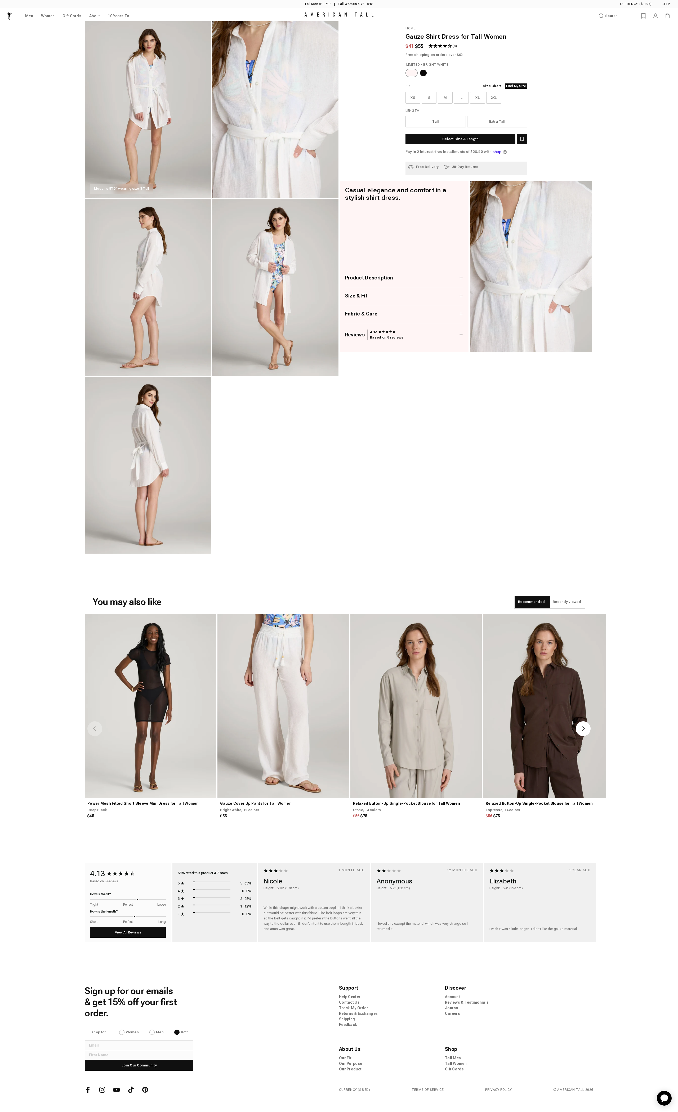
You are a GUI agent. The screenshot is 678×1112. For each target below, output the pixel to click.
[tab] (531, 601)
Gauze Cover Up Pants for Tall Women (256, 803)
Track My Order (353, 1008)
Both (185, 1032)
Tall (435, 121)
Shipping (347, 1019)
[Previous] (94, 728)
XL (477, 98)
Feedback (348, 1024)
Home (410, 28)
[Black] (423, 73)
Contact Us (349, 1002)
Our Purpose (350, 1063)
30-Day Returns (465, 167)
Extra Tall (497, 121)
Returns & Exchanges (358, 1013)
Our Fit (345, 1058)
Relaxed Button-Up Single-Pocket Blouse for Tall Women (406, 803)
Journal (452, 1008)
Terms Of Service (428, 1090)
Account (452, 997)
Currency (636, 4)
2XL (494, 98)
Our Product (350, 1069)
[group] (383, 332)
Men (160, 1032)
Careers (452, 1013)
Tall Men (453, 1058)
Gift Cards (454, 1069)
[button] (522, 139)
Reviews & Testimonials (467, 1002)
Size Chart (492, 86)
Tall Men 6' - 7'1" (317, 4)
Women (132, 1032)
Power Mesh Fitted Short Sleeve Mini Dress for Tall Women (143, 803)
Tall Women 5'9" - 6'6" (355, 4)
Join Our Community (139, 1065)
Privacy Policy (498, 1090)
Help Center (349, 997)
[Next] (583, 728)
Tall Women (456, 1063)
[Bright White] (411, 73)
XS (413, 98)
